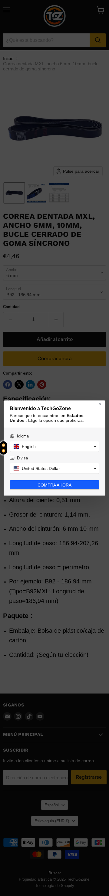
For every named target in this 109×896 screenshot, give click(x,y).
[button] (54, 446)
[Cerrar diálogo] (100, 404)
